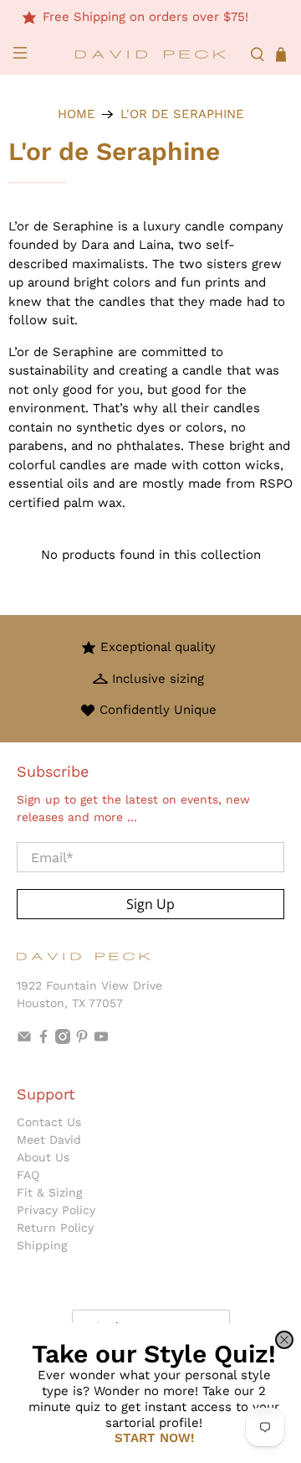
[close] (284, 1339)
